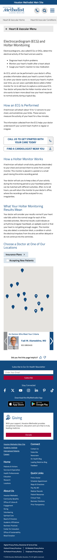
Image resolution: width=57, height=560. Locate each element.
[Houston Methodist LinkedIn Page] (36, 390)
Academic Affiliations (11, 522)
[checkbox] (20, 260)
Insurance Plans (14, 254)
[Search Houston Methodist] (45, 11)
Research (7, 479)
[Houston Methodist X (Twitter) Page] (12, 390)
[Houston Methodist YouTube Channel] (20, 390)
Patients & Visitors (11, 466)
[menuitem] (28, 2)
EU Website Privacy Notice (34, 548)
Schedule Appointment (39, 481)
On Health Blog (36, 458)
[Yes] (40, 357)
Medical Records (37, 491)
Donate (28, 434)
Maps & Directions (37, 484)
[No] (44, 357)
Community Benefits (11, 498)
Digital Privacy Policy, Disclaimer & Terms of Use (20, 545)
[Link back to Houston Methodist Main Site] (13, 10)
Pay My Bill (35, 487)
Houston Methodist (11, 495)
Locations (7, 483)
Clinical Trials (35, 497)
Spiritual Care (9, 515)
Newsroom (35, 455)
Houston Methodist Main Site (28, 2)
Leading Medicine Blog (39, 462)
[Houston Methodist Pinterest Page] (44, 390)
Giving (6, 508)
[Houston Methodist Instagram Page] (28, 390)
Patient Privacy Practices (12, 548)
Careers (6, 454)
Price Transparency (37, 504)
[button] (24, 294)
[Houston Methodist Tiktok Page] (52, 390)
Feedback (34, 465)
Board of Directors (10, 518)
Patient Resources (37, 494)
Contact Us (35, 448)
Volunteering (8, 512)
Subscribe (28, 377)
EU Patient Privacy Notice (13, 551)
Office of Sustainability (12, 532)
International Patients (11, 451)
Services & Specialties (12, 469)
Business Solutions (38, 501)
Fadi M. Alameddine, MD (33, 340)
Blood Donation (9, 535)
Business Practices (11, 525)
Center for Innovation (11, 529)
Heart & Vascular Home (14, 20)
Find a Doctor (35, 477)
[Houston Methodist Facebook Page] (5, 390)
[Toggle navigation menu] (52, 11)
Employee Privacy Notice (34, 551)
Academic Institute (10, 447)
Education (7, 476)
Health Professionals (11, 473)
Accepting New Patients (22, 260)
